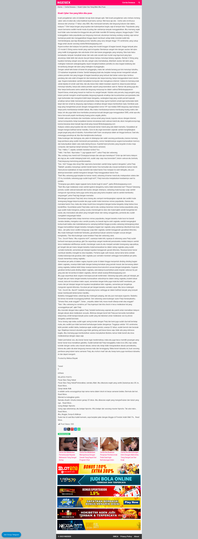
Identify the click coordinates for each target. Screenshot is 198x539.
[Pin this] (72, 429)
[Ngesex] (63, 4)
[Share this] (65, 429)
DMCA (115, 536)
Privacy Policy (126, 536)
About (136, 536)
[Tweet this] (68, 429)
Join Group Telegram (11, 535)
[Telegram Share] (75, 429)
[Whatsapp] (79, 429)
